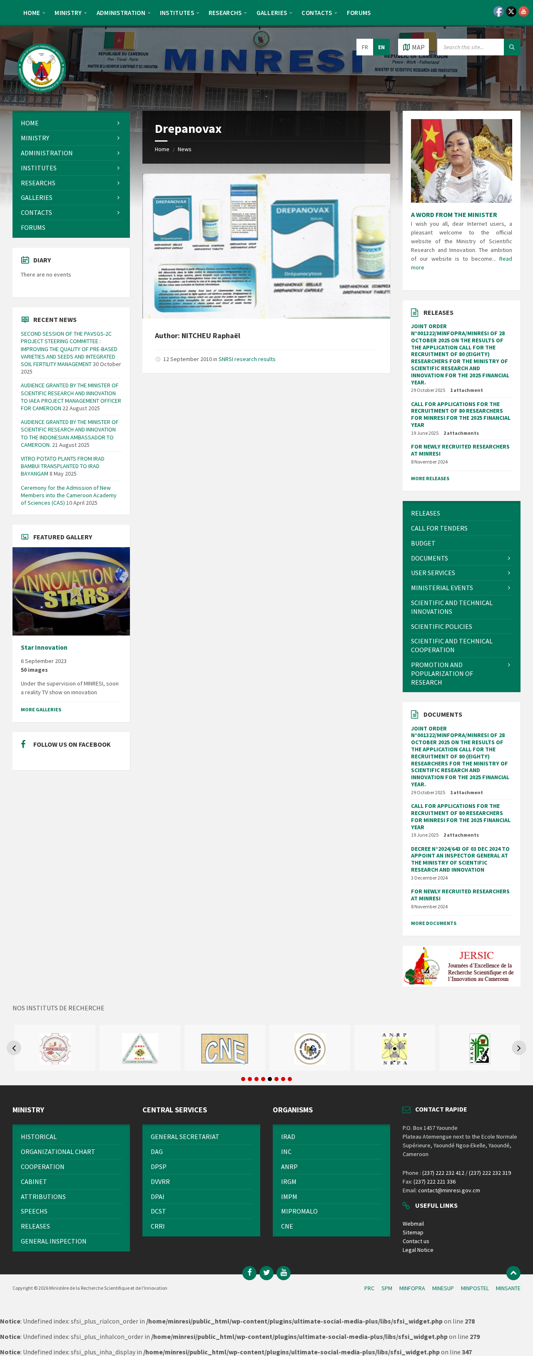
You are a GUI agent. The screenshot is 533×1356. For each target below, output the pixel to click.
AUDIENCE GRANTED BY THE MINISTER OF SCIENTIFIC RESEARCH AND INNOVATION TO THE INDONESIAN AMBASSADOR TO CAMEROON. (70, 433)
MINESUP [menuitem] (443, 1288)
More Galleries (41, 709)
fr (365, 47)
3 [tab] (256, 1079)
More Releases (430, 478)
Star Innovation (44, 647)
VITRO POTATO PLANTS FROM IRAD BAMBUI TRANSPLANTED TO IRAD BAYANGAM (63, 466)
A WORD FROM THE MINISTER (454, 214)
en (381, 47)
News (185, 149)
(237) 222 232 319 (490, 1173)
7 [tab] (283, 1079)
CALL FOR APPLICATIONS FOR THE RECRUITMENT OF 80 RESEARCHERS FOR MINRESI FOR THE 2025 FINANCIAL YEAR (461, 414)
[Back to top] (513, 1273)
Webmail (413, 1223)
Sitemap (413, 1232)
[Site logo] (41, 94)
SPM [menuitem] (386, 1288)
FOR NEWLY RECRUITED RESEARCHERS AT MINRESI (460, 450)
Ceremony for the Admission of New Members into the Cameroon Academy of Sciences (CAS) (69, 495)
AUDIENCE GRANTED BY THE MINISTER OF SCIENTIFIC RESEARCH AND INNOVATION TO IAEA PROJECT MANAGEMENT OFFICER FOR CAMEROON (71, 396)
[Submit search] (512, 47)
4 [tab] (263, 1079)
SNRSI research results (247, 359)
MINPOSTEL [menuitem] (475, 1288)
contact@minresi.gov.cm (449, 1190)
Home (162, 149)
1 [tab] (243, 1079)
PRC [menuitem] (369, 1288)
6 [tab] (276, 1079)
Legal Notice (418, 1250)
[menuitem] (32, 12)
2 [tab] (250, 1079)
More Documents (433, 923)
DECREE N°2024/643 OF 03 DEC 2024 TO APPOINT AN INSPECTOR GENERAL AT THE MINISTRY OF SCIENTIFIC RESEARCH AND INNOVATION (460, 859)
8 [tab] (290, 1079)
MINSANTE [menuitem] (508, 1288)
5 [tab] (270, 1079)
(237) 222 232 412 (443, 1173)
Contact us (416, 1241)
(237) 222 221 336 (434, 1181)
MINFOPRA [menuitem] (412, 1288)
